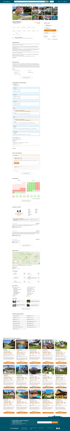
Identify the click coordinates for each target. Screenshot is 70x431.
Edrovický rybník (15, 290)
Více (37, 359)
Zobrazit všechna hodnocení (26, 245)
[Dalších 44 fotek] (9, 394)
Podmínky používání (24, 427)
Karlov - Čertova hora (30, 288)
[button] (26, 257)
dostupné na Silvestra (27, 120)
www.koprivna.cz (36, 54)
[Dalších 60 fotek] (61, 369)
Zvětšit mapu (37, 252)
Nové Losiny (44, 350)
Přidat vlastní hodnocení (35, 219)
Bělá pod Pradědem (6, 350)
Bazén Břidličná (15, 288)
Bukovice (31, 400)
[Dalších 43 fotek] (48, 369)
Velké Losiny (33, 400)
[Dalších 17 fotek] (22, 394)
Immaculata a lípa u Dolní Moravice (35, 301)
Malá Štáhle (29, 5)
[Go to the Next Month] (39, 180)
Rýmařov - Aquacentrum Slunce (17, 289)
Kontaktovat (54, 36)
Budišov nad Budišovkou (23, 350)
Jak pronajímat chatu (50, 427)
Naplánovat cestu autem (15, 265)
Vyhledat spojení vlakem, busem (22, 265)
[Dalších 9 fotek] (35, 369)
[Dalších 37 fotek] (9, 369)
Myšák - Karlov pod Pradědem (31, 289)
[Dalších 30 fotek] (61, 394)
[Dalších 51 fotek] (22, 344)
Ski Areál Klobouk (29, 294)
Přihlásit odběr (55, 422)
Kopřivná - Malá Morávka (30, 293)
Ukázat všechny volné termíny (26, 200)
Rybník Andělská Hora (16, 293)
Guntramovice (18, 350)
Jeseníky (22, 5)
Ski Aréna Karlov (29, 290)
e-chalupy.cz (13, 5)
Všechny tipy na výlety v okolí (26, 308)
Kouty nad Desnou (58, 400)
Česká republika (18, 5)
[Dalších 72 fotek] (61, 344)
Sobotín (18, 400)
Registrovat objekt (41, 427)
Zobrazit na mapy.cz (29, 265)
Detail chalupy (9, 387)
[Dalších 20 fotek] (22, 369)
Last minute (18, 34)
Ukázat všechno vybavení (26, 77)
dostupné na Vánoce (27, 111)
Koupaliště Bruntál (15, 291)
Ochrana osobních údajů (33, 427)
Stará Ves (28, 292)
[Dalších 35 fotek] (9, 344)
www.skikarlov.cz (29, 54)
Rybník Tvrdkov (15, 294)
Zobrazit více (14, 57)
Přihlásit (66, 1)
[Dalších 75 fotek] (48, 394)
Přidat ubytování (61, 1)
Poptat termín (50, 30)
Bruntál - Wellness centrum (16, 292)
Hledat (47, 1)
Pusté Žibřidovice (32, 350)
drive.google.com (14, 140)
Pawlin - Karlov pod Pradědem (31, 291)
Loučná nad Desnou (6, 400)
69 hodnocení (38, 23)
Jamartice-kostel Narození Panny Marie (21, 305)
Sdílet (49, 39)
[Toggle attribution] (39, 263)
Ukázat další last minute (26, 173)
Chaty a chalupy (25, 5)
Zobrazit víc (14, 295)
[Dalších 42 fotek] (48, 344)
